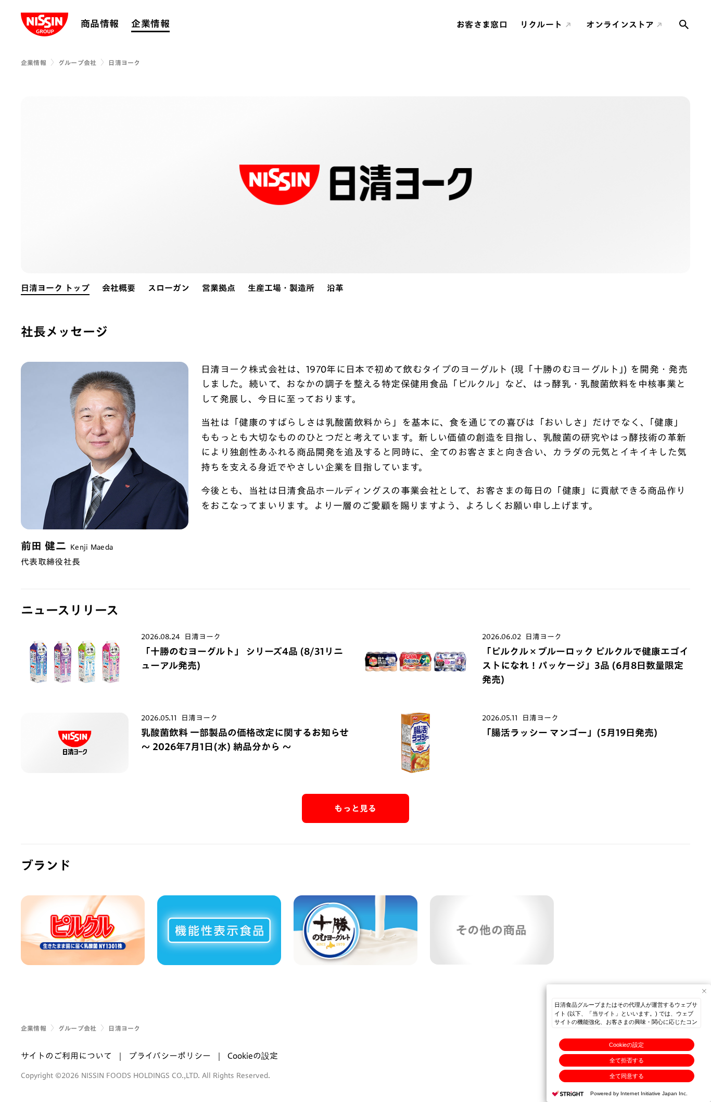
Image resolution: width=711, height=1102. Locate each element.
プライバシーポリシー (170, 1056)
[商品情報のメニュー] (122, 24)
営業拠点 (218, 288)
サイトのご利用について (66, 1056)
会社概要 (118, 288)
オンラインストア (620, 24)
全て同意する (627, 1076)
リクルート (541, 24)
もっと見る (355, 808)
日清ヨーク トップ (55, 288)
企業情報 (150, 23)
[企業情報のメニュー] (173, 24)
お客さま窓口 (481, 24)
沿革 (335, 288)
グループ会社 (77, 62)
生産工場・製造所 (281, 288)
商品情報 (100, 23)
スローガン (168, 288)
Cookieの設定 (626, 1045)
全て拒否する (627, 1060)
